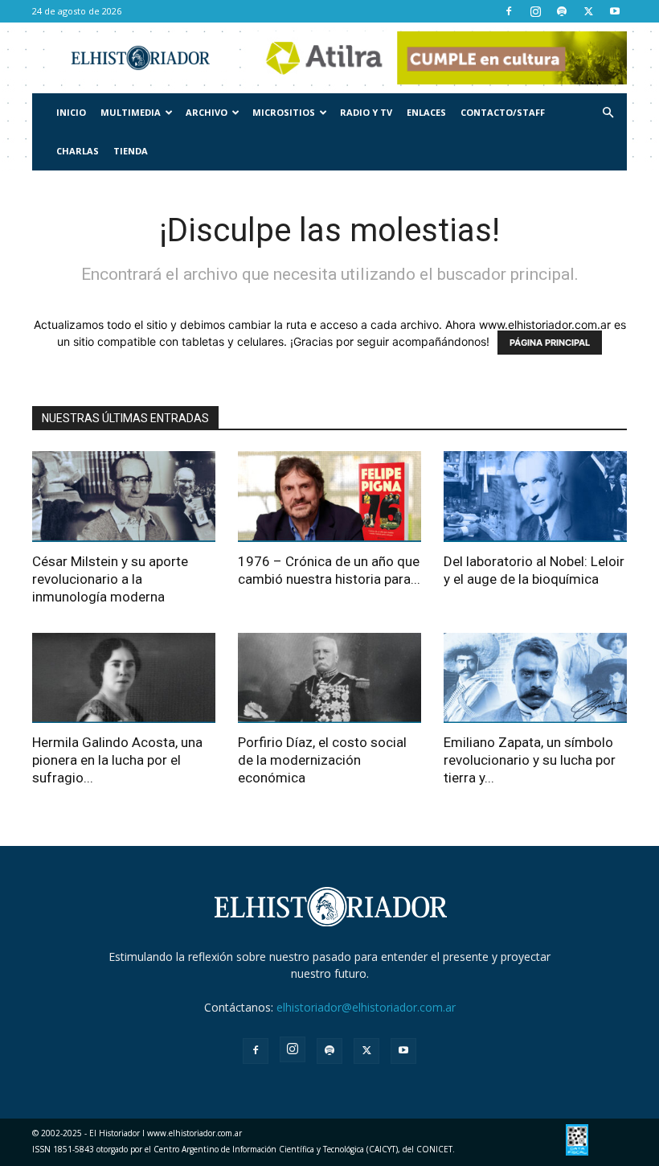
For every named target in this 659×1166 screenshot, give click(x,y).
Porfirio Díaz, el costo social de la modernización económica (322, 760)
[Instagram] (535, 11)
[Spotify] (562, 11)
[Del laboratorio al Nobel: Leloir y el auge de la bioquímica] (535, 496)
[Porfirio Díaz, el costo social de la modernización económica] (329, 678)
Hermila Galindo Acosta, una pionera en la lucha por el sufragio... (117, 760)
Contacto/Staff (502, 112)
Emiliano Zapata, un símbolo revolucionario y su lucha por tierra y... (530, 760)
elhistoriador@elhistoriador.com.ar (366, 1007)
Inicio (71, 112)
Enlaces (426, 112)
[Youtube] (615, 11)
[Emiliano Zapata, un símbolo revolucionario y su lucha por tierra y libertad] (535, 678)
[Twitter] (588, 11)
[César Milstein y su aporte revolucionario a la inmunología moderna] (123, 496)
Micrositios (283, 112)
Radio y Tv (366, 112)
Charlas (77, 151)
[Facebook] (509, 11)
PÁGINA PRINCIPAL (550, 342)
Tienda (130, 151)
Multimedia (130, 112)
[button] (607, 113)
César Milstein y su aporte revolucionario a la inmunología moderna (110, 579)
